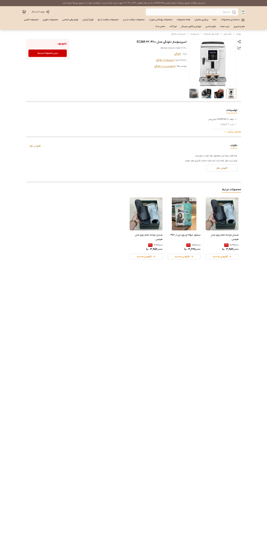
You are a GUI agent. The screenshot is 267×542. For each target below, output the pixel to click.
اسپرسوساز (194, 34)
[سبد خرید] (24, 12)
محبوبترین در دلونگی (165, 66)
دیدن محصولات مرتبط (47, 53)
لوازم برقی (227, 34)
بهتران (238, 34)
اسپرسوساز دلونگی (178, 34)
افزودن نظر (35, 145)
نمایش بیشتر (234, 131)
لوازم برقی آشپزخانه (211, 34)
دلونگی (177, 53)
